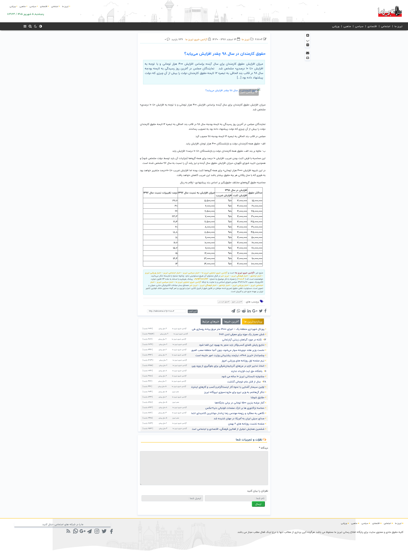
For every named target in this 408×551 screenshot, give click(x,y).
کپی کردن (193, 311)
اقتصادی (43, 6)
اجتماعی (54, 6)
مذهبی (22, 6)
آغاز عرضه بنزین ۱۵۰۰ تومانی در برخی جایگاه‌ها (239, 402)
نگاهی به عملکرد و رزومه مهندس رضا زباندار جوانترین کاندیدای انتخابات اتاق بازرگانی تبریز (215, 413)
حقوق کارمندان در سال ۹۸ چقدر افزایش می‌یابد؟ (225, 53)
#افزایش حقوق (237, 301)
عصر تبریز (175, 391)
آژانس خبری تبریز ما (196, 39)
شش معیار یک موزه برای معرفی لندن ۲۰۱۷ (241, 334)
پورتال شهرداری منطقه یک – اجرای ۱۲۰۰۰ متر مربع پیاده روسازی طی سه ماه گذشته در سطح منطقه (211, 329)
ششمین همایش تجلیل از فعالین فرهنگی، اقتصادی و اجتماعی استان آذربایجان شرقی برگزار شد (212, 429)
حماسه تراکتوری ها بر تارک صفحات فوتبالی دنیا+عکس (234, 408)
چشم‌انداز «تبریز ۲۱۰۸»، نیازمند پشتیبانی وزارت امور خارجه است (229, 355)
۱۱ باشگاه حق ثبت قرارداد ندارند (248, 371)
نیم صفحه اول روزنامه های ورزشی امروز (243, 360)
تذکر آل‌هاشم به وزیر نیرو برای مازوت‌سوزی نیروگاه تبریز (234, 392)
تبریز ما (65, 6)
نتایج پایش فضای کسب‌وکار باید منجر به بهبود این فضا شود (231, 345)
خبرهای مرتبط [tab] (210, 321)
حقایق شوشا (257, 397)
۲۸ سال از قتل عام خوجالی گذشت (246, 381)
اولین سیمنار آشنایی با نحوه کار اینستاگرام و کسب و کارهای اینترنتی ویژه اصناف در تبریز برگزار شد (210, 387)
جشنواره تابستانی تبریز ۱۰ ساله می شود (243, 376)
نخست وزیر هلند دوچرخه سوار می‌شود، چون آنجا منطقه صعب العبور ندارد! (224, 350)
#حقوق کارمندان (223, 301)
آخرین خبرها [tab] (231, 321)
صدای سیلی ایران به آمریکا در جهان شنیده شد (239, 418)
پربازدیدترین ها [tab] (253, 321)
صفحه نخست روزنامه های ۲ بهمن (246, 423)
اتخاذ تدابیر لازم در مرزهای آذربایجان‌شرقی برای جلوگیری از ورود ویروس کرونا (223, 366)
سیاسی (32, 6)
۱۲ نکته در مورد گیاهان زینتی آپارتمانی (244, 339)
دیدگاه (263, 448)
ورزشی (13, 6)
